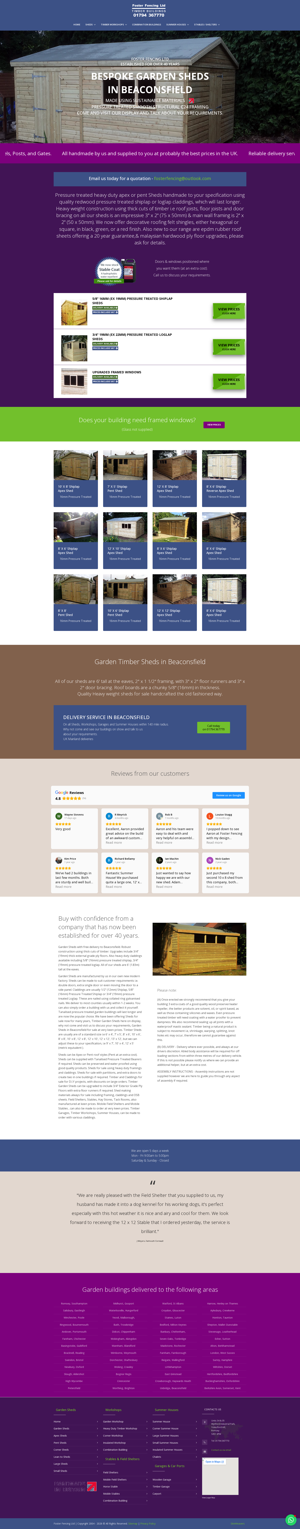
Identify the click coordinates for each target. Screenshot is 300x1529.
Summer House (161, 1421)
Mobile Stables (111, 1493)
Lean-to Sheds (62, 1456)
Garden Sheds (61, 1428)
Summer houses (176, 24)
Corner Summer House (165, 1428)
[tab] (150, 311)
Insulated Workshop (114, 1442)
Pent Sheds (60, 1442)
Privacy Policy (148, 1523)
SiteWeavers (238, 1523)
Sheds (89, 24)
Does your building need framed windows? (137, 424)
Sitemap (133, 1523)
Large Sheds (61, 1463)
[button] (150, 311)
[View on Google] (58, 816)
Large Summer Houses (166, 1435)
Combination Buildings (146, 24)
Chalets (157, 1456)
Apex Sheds (60, 1435)
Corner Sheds (61, 1449)
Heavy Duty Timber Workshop (120, 1428)
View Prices (229, 311)
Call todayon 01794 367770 (214, 727)
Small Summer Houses (165, 1442)
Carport (157, 1493)
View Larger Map (208, 1497)
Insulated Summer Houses (167, 1449)
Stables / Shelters (205, 24)
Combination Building (115, 1449)
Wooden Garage (162, 1479)
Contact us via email (221, 1450)
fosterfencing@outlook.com (182, 178)
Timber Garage (161, 1486)
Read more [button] (114, 842)
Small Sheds (60, 1471)
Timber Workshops (112, 24)
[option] (150, 1218)
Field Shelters (110, 1472)
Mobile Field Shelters (115, 1479)
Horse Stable (110, 1486)
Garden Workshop (113, 1421)
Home (76, 24)
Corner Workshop (113, 1435)
